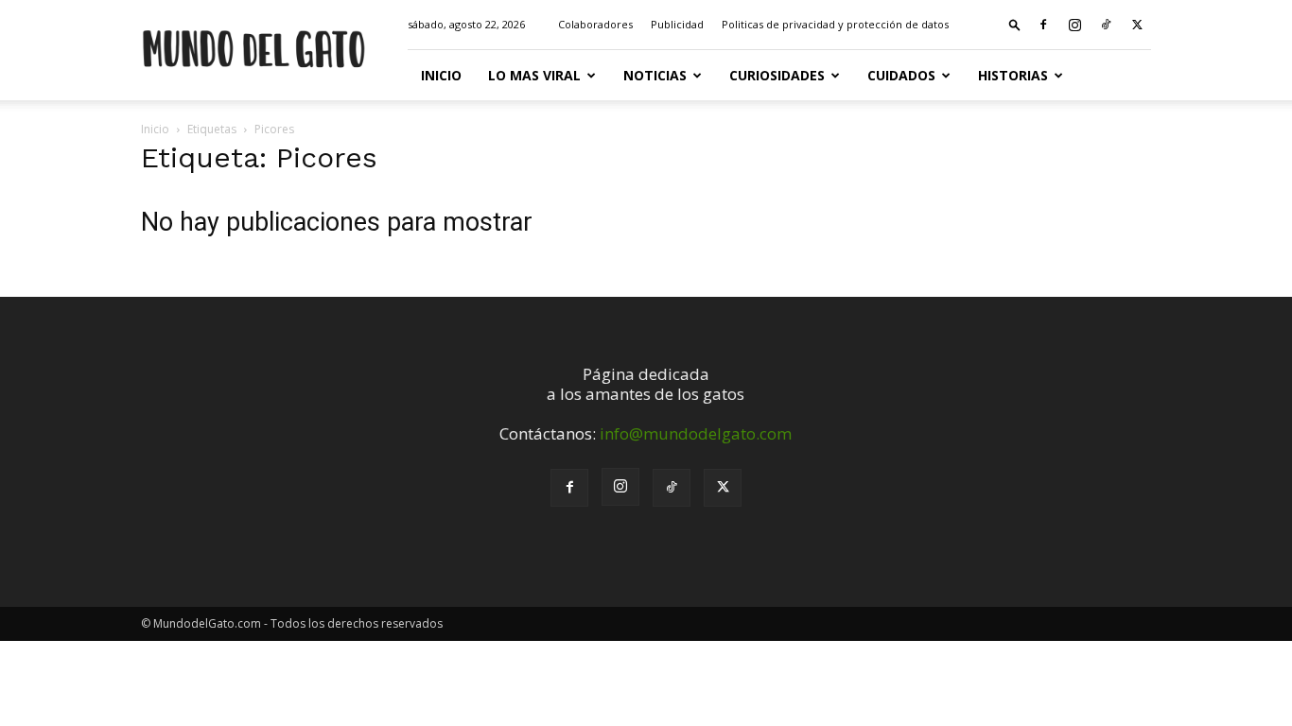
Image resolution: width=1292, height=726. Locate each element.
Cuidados (901, 75)
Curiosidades (777, 75)
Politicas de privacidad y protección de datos (835, 24)
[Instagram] (1074, 24)
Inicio (441, 75)
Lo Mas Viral (534, 75)
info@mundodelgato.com (696, 433)
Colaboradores (595, 24)
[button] (1015, 24)
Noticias (655, 75)
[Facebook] (1043, 24)
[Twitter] (1137, 24)
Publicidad (677, 24)
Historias (1013, 75)
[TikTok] (1105, 24)
